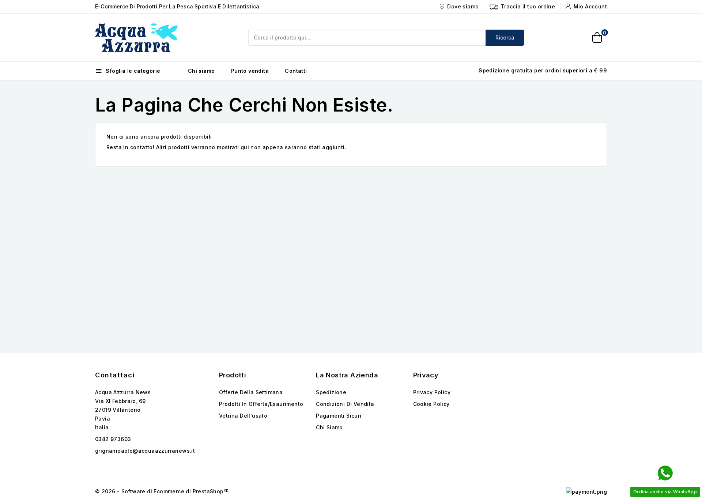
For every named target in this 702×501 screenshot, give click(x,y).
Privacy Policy (432, 392)
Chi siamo (201, 71)
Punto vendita (250, 71)
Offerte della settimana (251, 392)
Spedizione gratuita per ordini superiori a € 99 (543, 70)
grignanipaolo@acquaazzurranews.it (145, 451)
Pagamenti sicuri (338, 416)
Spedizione (331, 392)
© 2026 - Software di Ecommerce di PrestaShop (161, 491)
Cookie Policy (431, 404)
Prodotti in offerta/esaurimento (261, 404)
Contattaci (115, 375)
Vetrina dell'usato (243, 416)
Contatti (296, 71)
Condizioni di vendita (345, 404)
